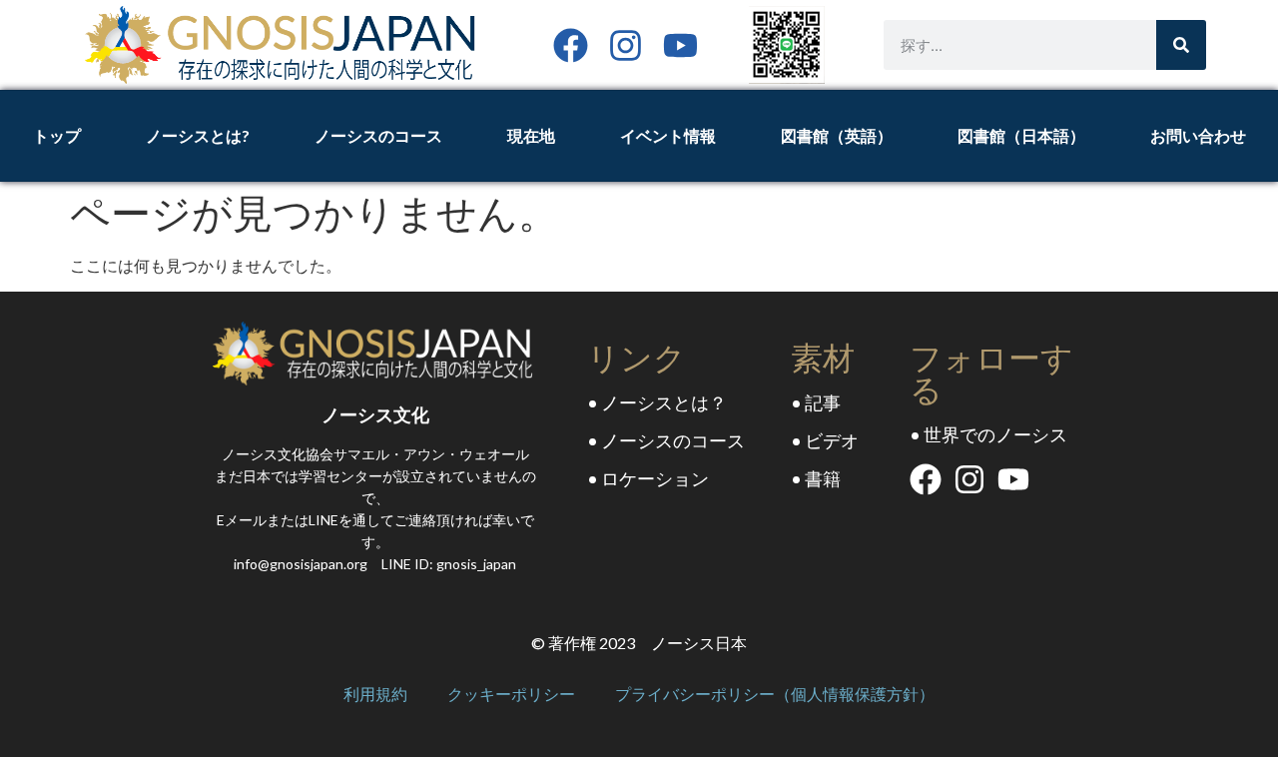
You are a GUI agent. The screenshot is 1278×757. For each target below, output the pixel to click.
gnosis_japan (476, 563)
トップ (57, 135)
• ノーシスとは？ (657, 402)
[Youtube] (680, 45)
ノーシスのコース (378, 135)
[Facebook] (570, 45)
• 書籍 (816, 478)
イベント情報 (668, 135)
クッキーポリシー (511, 694)
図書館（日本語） (1021, 135)
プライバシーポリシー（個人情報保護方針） (775, 694)
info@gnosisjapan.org (300, 563)
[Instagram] (625, 45)
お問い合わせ (1198, 135)
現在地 (531, 135)
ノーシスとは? (198, 135)
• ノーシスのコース (666, 440)
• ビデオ (825, 440)
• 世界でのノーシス (988, 434)
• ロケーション (648, 478)
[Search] (1181, 45)
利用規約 (375, 694)
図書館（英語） (837, 135)
